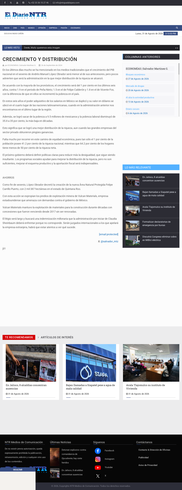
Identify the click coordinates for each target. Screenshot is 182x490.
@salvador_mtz (109, 241)
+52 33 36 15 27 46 (39, 3)
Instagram (109, 459)
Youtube (109, 467)
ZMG (15, 28)
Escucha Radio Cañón (14, 34)
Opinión (42, 28)
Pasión (64, 28)
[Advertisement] (126, 15)
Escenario (75, 28)
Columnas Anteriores (142, 57)
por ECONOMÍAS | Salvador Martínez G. (20, 65)
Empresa (53, 28)
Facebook (109, 450)
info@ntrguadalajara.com (67, 3)
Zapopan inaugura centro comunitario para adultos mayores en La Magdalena (155, 240)
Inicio (7, 28)
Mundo (31, 28)
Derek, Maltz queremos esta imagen (42, 47)
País (22, 28)
